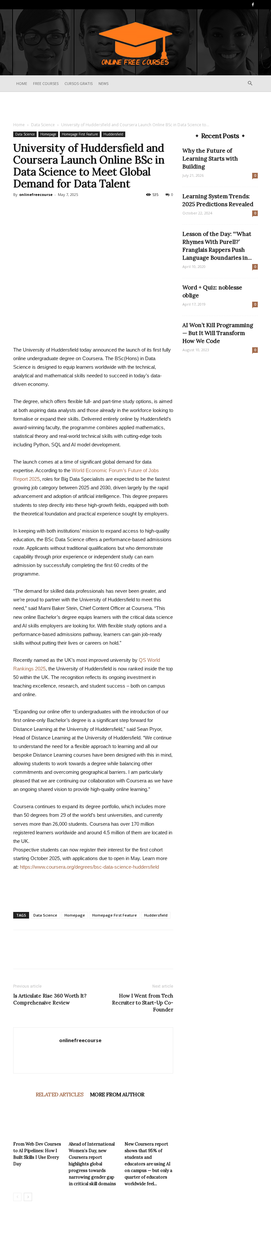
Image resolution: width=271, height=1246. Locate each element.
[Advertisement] (135, 106)
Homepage (48, 134)
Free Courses (45, 83)
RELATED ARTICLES (59, 1094)
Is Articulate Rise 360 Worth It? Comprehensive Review (50, 999)
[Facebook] (253, 4)
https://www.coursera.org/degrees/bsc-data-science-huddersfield (89, 867)
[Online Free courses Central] (135, 43)
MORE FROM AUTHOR (117, 1094)
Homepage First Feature (80, 134)
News (103, 83)
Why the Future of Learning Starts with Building (210, 158)
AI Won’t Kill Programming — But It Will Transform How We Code (217, 333)
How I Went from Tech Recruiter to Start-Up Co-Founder (142, 1003)
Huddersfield (113, 134)
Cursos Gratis (78, 83)
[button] (250, 83)
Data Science (43, 125)
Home (21, 83)
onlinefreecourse (36, 194)
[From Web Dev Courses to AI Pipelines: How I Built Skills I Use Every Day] (37, 1122)
